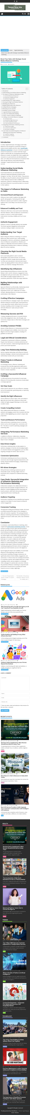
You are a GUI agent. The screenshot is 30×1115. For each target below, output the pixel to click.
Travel (2, 782)
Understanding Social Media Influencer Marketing (14, 92)
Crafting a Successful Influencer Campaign (13, 117)
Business (5, 1046)
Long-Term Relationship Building (11, 113)
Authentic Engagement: (10, 98)
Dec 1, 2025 (6, 876)
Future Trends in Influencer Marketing (12, 115)
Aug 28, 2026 (4, 740)
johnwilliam (11, 64)
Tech (4, 951)
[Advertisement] (15, 32)
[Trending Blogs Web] (2, 14)
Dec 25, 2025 (6, 1037)
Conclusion (5, 137)
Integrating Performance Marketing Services (13, 124)
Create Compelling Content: (11, 121)
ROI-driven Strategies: (10, 129)
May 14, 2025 (6, 1000)
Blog (2, 815)
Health (2, 751)
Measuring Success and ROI (9, 108)
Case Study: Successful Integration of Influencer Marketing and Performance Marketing (14, 131)
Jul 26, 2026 (4, 774)
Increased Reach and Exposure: (12, 95)
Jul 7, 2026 (4, 805)
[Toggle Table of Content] (26, 89)
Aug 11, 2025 (4, 632)
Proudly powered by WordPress (9, 1111)
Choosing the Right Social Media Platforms (12, 102)
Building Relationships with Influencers (11, 105)
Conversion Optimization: (10, 127)
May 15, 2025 (5, 660)
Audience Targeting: (9, 134)
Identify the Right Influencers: (11, 120)
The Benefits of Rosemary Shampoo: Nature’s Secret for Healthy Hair (22, 577)
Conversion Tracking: (9, 135)
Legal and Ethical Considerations (11, 112)
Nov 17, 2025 (6, 906)
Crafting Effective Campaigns (9, 107)
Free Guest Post (12, 632)
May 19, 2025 (6, 971)
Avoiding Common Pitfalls (9, 110)
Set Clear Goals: (8, 118)
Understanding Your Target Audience (11, 100)
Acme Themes (15, 1112)
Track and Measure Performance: (12, 123)
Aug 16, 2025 (6, 1066)
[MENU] (28, 14)
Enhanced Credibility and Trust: (11, 97)
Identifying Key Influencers (8, 103)
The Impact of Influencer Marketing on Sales (13, 94)
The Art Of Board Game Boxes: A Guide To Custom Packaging (7, 577)
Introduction (5, 91)
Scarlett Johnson (12, 604)
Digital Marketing (4, 571)
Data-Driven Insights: (9, 126)
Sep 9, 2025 (4, 604)
